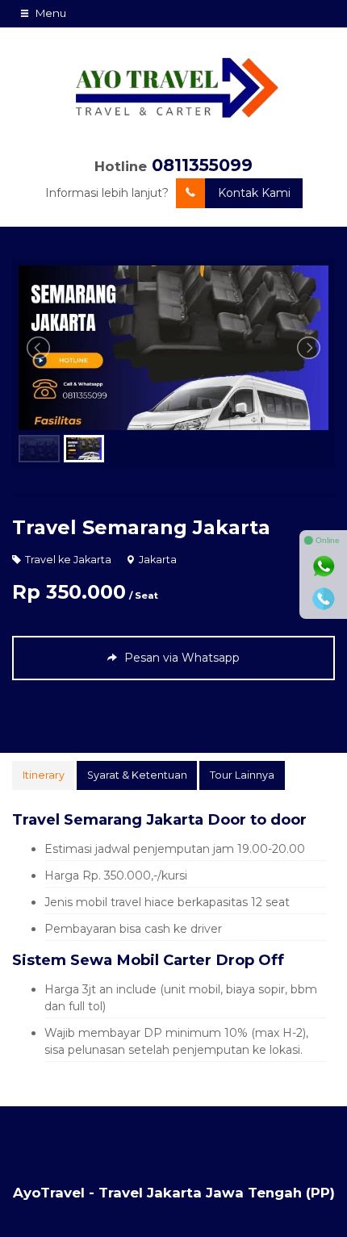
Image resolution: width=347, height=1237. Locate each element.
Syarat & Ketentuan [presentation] (137, 775)
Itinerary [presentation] (44, 775)
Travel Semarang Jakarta (141, 527)
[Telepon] (323, 599)
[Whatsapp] (323, 566)
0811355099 (202, 165)
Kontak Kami (254, 193)
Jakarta (158, 560)
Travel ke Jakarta (68, 560)
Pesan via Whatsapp (180, 657)
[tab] (43, 775)
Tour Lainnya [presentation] (242, 775)
